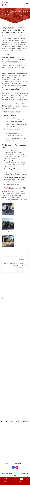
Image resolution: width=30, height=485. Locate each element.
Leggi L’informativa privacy (10, 473)
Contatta (7, 188)
